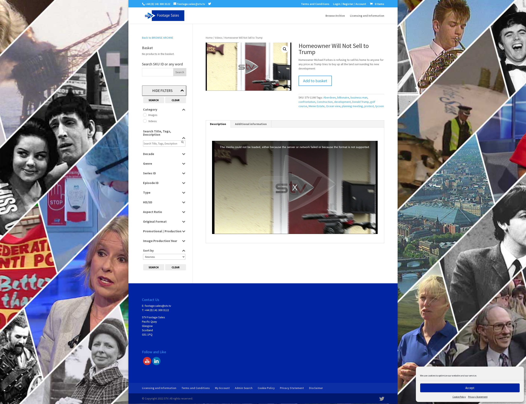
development (342, 102)
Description (218, 124)
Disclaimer (316, 388)
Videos (218, 37)
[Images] (144, 114)
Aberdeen (329, 97)
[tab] (218, 123)
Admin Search (244, 388)
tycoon (379, 106)
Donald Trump (360, 102)
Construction (325, 102)
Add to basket (315, 80)
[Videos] (144, 120)
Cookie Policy (459, 396)
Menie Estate (317, 106)
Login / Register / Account (349, 4)
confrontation (307, 102)
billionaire (343, 97)
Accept (469, 388)
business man (359, 97)
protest (369, 106)
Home (209, 37)
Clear (176, 100)
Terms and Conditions (315, 4)
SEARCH (154, 100)
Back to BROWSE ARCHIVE (157, 37)
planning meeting (352, 106)
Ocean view (333, 106)
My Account (222, 388)
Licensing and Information (367, 15)
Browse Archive (335, 15)
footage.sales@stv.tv (158, 306)
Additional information (251, 124)
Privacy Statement (478, 396)
